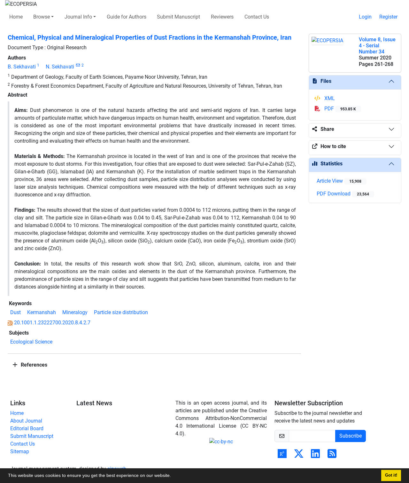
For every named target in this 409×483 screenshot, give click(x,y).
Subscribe (350, 436)
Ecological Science (31, 342)
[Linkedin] (315, 456)
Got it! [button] (391, 475)
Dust (15, 312)
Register (388, 17)
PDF (339, 109)
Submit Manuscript (178, 17)
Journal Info (78, 17)
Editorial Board (26, 428)
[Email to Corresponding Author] (77, 65)
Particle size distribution (121, 312)
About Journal (26, 421)
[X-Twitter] (298, 456)
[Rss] (332, 456)
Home (16, 17)
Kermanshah (41, 312)
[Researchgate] (282, 456)
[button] (173, 476)
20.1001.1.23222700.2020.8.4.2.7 (52, 323)
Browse (41, 17)
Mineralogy (75, 312)
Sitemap (19, 451)
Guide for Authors (126, 17)
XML (329, 98)
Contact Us (256, 17)
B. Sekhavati (22, 67)
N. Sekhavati (60, 67)
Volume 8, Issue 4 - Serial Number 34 (377, 45)
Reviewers (222, 17)
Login (365, 17)
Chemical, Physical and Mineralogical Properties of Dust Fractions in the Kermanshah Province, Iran (149, 37)
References (33, 365)
